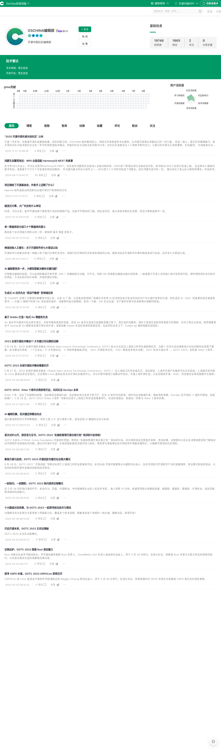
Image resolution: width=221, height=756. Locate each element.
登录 (210, 11)
